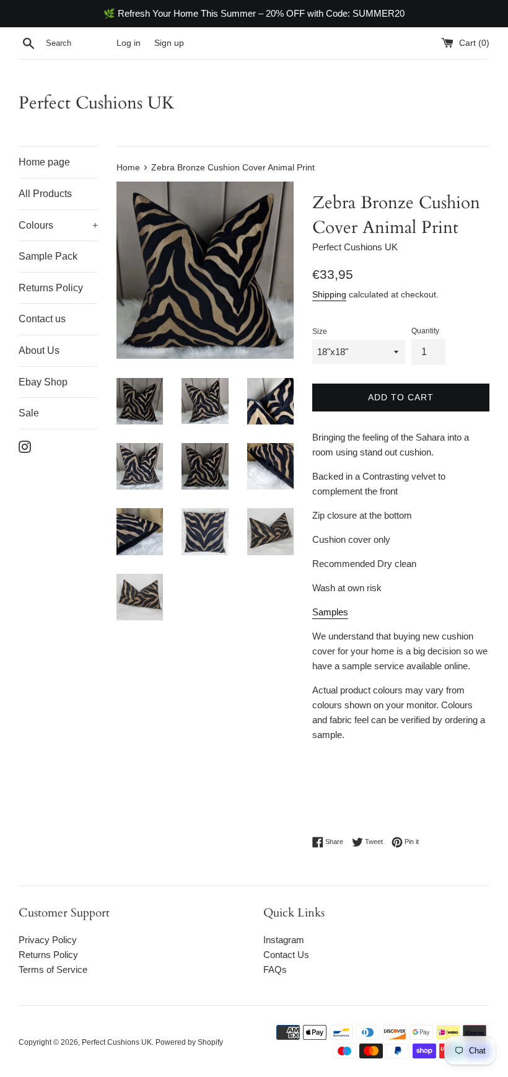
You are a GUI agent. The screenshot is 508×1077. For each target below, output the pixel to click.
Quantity (425, 331)
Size (319, 331)
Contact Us (286, 954)
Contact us (42, 319)
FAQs (275, 969)
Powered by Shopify (189, 1042)
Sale (29, 413)
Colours (58, 225)
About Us (39, 350)
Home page (44, 162)
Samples (330, 612)
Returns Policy (51, 288)
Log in (128, 43)
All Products (45, 193)
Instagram (283, 939)
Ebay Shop (43, 382)
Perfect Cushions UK (97, 103)
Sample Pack (48, 256)
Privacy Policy (48, 939)
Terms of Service (53, 969)
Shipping (329, 294)
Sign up (169, 43)
